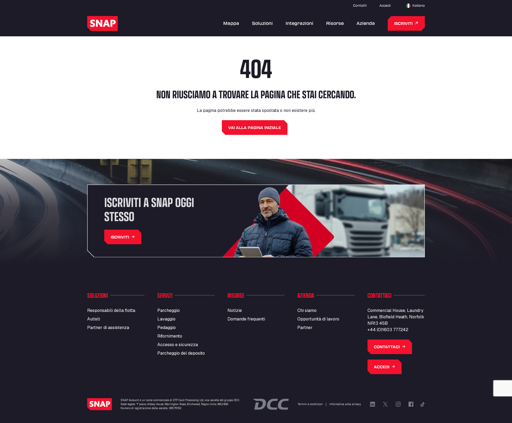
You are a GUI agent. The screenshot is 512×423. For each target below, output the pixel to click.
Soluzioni (262, 23)
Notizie (234, 310)
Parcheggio (168, 310)
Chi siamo (307, 310)
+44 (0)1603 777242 (387, 329)
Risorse (335, 23)
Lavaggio (166, 319)
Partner (305, 327)
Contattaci (387, 346)
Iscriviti (403, 23)
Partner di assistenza (108, 327)
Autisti (93, 319)
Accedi (385, 5)
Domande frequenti (246, 319)
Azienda (366, 23)
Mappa (231, 23)
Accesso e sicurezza (177, 344)
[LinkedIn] (372, 404)
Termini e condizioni (310, 404)
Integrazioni (299, 23)
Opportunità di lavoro (318, 319)
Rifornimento (169, 336)
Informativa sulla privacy (345, 404)
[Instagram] (398, 404)
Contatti (360, 5)
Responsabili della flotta (111, 310)
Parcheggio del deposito (181, 353)
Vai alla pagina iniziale (254, 127)
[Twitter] (385, 404)
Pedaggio (166, 327)
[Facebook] (411, 404)
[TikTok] (423, 404)
